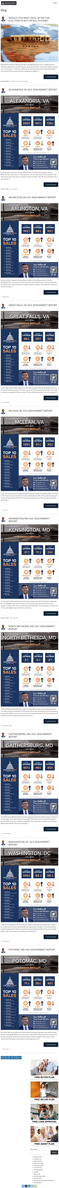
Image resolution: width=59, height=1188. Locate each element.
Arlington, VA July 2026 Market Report (32, 197)
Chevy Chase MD (38, 1163)
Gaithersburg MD (6, 833)
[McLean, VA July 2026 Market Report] (29, 490)
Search (54, 1152)
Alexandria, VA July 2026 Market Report (33, 89)
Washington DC (6, 941)
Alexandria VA (13, 189)
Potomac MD (5, 1049)
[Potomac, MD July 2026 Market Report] (29, 1029)
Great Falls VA (5, 402)
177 (14, 1057)
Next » (19, 1057)
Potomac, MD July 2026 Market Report (32, 949)
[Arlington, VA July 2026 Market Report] (29, 277)
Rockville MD (37, 1182)
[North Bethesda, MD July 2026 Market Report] (29, 706)
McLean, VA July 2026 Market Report (30, 410)
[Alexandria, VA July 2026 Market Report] (29, 169)
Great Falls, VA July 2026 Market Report (33, 305)
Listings (36, 1172)
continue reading (50, 76)
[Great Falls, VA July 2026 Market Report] (29, 385)
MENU (55, 3)
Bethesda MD (37, 1161)
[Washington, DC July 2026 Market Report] (29, 921)
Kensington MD (14, 618)
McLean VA (5, 510)
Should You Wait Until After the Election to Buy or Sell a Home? (29, 19)
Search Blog (34, 1149)
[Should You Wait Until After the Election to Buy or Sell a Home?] (29, 61)
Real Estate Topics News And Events (19, 81)
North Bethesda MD (7, 725)
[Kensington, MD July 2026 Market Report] (29, 598)
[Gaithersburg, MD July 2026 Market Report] (29, 814)
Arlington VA (5, 296)
